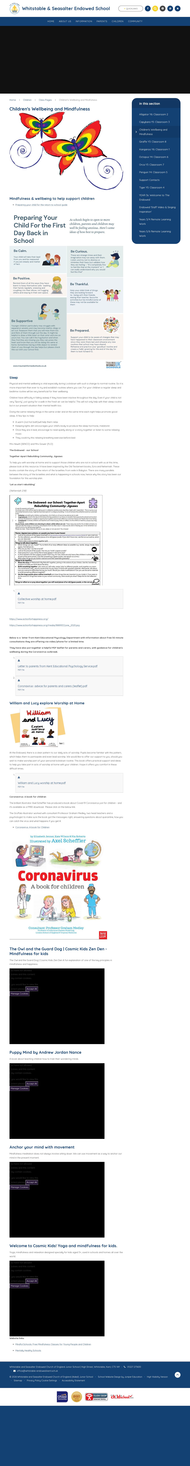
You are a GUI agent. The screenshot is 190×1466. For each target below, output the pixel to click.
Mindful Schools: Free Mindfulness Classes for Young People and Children (53, 1344)
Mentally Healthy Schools (28, 1350)
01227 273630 (134, 1366)
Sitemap (18, 1380)
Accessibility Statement (73, 1380)
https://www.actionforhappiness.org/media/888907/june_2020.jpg (45, 625)
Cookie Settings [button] (49, 1380)
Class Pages (45, 100)
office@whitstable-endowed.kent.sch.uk (37, 1370)
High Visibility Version (157, 1377)
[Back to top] (177, 1375)
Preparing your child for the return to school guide (41, 204)
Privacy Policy (34, 1380)
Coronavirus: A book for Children (32, 827)
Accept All (32, 988)
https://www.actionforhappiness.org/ (29, 619)
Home (13, 100)
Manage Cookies (19, 993)
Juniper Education (133, 1377)
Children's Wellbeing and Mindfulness (78, 100)
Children (27, 100)
